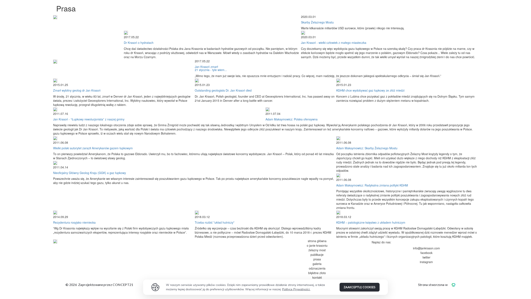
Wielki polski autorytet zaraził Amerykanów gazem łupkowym (93, 148)
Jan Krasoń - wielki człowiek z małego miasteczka (333, 42)
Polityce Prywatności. (296, 289)
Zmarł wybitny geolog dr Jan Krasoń (77, 90)
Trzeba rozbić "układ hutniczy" (214, 222)
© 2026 (99, 285)
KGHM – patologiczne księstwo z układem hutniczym (370, 222)
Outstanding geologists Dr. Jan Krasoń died (223, 90)
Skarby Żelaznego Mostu (317, 22)
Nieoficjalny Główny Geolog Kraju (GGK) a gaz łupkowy (89, 173)
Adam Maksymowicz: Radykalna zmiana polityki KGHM (372, 185)
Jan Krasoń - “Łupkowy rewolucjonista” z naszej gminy (88, 119)
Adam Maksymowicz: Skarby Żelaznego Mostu (366, 148)
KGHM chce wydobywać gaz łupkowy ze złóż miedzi (370, 90)
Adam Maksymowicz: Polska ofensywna (292, 119)
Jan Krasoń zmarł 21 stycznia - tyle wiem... (211, 68)
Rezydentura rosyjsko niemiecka (74, 222)
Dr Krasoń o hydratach (138, 42)
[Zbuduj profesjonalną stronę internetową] (456, 284)
